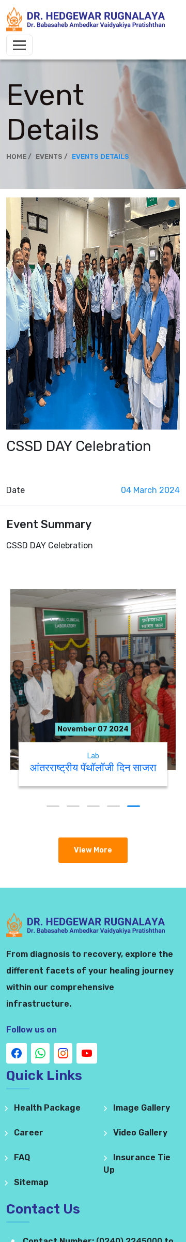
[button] (53, 806)
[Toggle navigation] (19, 45)
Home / (19, 156)
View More (93, 850)
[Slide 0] (172, 203)
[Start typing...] (93, 574)
